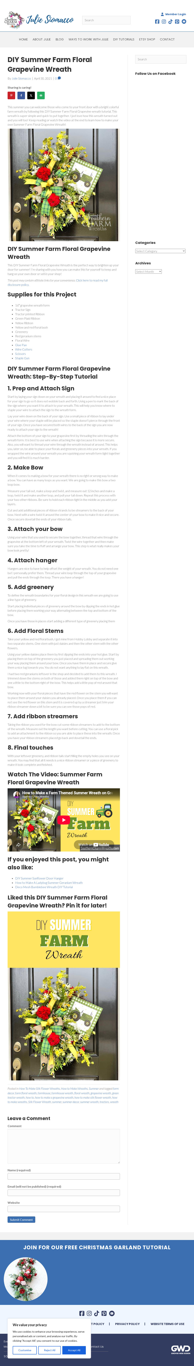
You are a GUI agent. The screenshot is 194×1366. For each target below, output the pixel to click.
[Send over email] (41, 95)
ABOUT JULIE (42, 39)
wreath (114, 1102)
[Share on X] (31, 95)
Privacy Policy (127, 1324)
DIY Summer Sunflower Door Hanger (39, 878)
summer (56, 1102)
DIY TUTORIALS (124, 39)
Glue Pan (21, 345)
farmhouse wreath (62, 1093)
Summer (94, 1088)
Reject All (49, 1350)
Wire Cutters (23, 349)
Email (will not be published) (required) (34, 1186)
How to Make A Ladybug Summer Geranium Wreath (49, 882)
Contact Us (96, 1347)
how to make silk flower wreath (92, 1097)
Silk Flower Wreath (39, 1102)
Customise (24, 1350)
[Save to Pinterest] (11, 95)
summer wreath (89, 1102)
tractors (104, 1102)
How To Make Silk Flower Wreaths (39, 1088)
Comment (15, 1126)
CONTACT (167, 39)
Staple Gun (22, 358)
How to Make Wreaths (74, 1088)
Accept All (74, 1350)
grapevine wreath (101, 1093)
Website (14, 1202)
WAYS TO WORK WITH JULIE (89, 39)
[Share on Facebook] (21, 95)
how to (30, 1097)
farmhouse (44, 1093)
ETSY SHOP (147, 39)
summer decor (71, 1102)
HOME (23, 39)
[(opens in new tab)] (180, 1349)
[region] (49, 1338)
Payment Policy (91, 1324)
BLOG (60, 39)
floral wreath (81, 1093)
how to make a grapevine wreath (54, 1097)
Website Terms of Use (167, 1324)
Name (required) (19, 1170)
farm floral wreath (26, 1093)
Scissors (20, 353)
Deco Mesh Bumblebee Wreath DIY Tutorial (44, 887)
